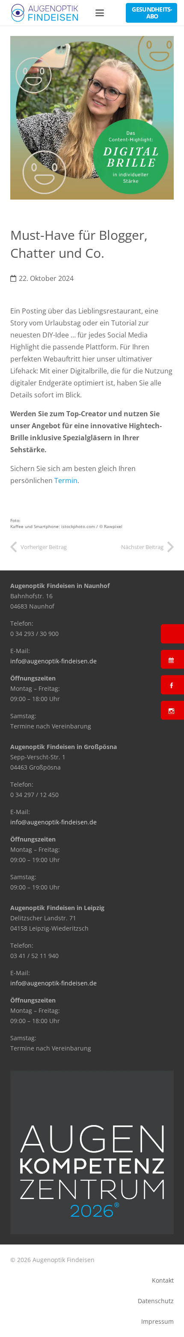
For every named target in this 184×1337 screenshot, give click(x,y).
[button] (100, 13)
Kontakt (163, 1280)
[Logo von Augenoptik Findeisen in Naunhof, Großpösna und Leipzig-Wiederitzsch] (45, 13)
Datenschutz (156, 1301)
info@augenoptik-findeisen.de (53, 661)
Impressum (157, 1321)
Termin (65, 480)
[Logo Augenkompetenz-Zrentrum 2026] (92, 1152)
